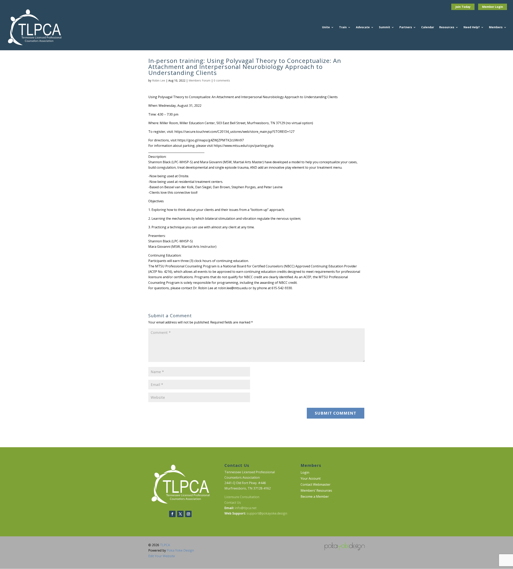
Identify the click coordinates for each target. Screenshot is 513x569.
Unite (326, 27)
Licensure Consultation (241, 497)
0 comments (222, 80)
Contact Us (232, 502)
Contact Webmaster (315, 485)
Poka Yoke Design (180, 550)
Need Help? (472, 27)
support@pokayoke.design (267, 513)
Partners (405, 27)
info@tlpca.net (245, 508)
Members (496, 27)
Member (488, 7)
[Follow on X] (180, 514)
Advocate (363, 27)
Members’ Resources (316, 491)
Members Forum (199, 80)
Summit (384, 27)
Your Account (311, 479)
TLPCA (165, 545)
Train (343, 27)
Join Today (463, 7)
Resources (446, 27)
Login (499, 7)
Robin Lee (158, 80)
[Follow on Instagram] (188, 514)
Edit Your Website (161, 556)
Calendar (427, 27)
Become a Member (315, 497)
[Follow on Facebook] (172, 514)
